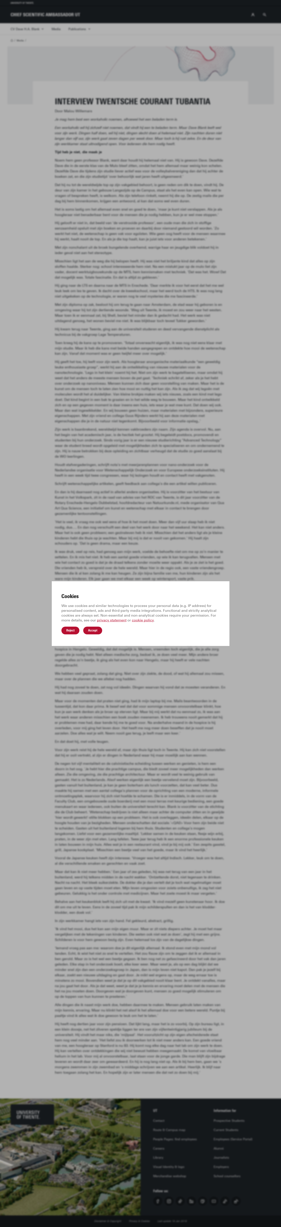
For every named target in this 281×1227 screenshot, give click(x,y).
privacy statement (111, 620)
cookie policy (143, 620)
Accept (92, 630)
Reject (70, 630)
